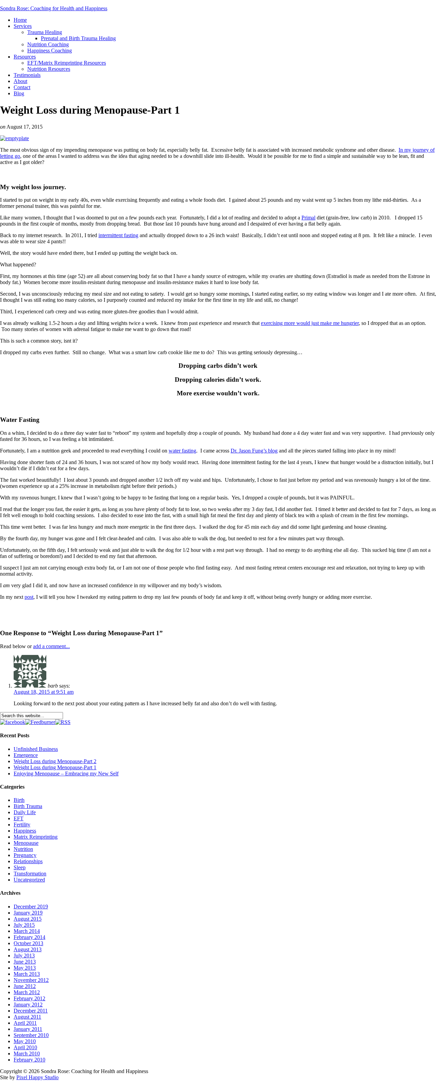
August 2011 (27, 1017)
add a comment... (51, 646)
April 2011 (25, 1023)
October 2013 (28, 943)
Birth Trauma (28, 806)
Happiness (25, 831)
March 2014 (27, 931)
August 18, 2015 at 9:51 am (44, 692)
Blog (19, 93)
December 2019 (31, 906)
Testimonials (27, 75)
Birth (19, 800)
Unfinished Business (36, 749)
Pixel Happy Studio (37, 1077)
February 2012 (29, 998)
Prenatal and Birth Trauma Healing (78, 38)
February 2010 (29, 1060)
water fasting (182, 451)
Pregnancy (25, 855)
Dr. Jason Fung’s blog (254, 451)
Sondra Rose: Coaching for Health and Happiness (53, 8)
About (20, 81)
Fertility (22, 824)
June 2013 (25, 962)
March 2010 (27, 1053)
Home (20, 20)
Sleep (20, 867)
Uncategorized (29, 880)
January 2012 (28, 1004)
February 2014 (29, 937)
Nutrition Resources (48, 69)
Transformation (30, 873)
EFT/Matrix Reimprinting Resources (66, 63)
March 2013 (27, 974)
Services (23, 26)
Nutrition (23, 849)
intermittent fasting (118, 235)
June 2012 (25, 986)
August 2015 (28, 919)
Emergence (26, 755)
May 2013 (25, 968)
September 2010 (31, 1035)
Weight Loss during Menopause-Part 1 (55, 767)
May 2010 (25, 1041)
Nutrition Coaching (48, 44)
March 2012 (27, 992)
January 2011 (28, 1029)
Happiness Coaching (49, 50)
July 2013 (24, 955)
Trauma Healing (44, 32)
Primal (308, 217)
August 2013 (28, 949)
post (29, 597)
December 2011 (31, 1011)
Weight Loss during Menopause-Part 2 (55, 761)
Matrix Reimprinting (36, 837)
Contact (22, 87)
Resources (25, 57)
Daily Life (25, 812)
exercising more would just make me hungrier (310, 323)
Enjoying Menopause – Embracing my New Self (66, 773)
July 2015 (24, 925)
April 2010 (25, 1047)
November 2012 (31, 980)
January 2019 (28, 913)
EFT (19, 818)
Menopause (26, 843)
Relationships (28, 861)
